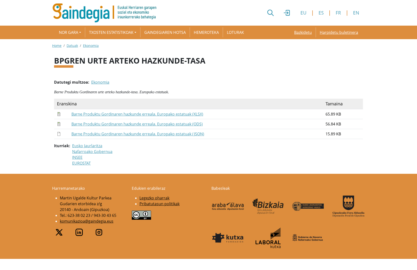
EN (356, 12)
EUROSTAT (81, 163)
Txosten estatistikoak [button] (111, 32)
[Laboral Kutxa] (268, 238)
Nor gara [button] (68, 32)
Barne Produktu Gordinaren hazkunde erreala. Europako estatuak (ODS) (137, 124)
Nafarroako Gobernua (92, 151)
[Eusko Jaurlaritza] (308, 206)
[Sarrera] (106, 12)
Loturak (235, 32)
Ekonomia (91, 45)
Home (57, 45)
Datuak (72, 45)
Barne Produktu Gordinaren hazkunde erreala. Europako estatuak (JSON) (137, 134)
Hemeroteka (206, 32)
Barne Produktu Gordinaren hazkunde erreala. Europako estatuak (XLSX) (137, 114)
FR (338, 12)
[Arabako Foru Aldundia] (227, 206)
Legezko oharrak (154, 198)
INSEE (77, 157)
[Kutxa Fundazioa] (227, 237)
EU (303, 12)
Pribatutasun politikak (159, 203)
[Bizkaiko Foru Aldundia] (268, 206)
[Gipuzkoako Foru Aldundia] (348, 206)
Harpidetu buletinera (339, 32)
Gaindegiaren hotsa (165, 32)
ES (321, 12)
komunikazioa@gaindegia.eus (86, 221)
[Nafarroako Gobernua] (308, 238)
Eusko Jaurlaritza (87, 145)
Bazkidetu (303, 32)
